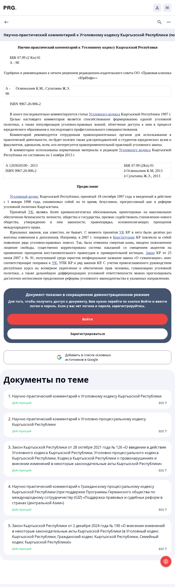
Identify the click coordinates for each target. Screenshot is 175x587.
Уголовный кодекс (24, 196)
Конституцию (124, 237)
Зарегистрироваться (87, 334)
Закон (150, 253)
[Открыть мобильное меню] (167, 8)
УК (30, 212)
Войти (87, 319)
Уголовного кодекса (104, 114)
